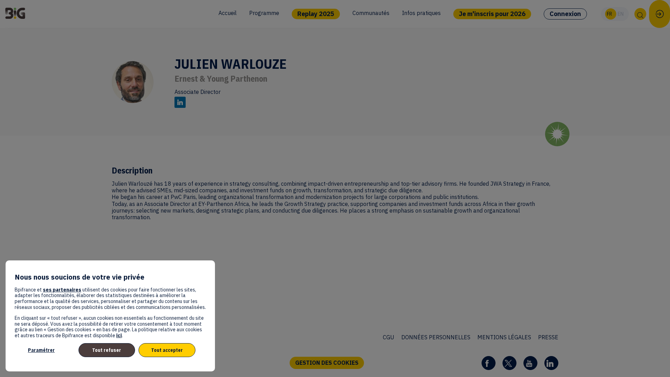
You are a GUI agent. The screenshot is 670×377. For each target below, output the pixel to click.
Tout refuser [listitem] (106, 350)
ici (119, 335)
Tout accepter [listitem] (167, 350)
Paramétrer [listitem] (41, 350)
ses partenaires (62, 290)
